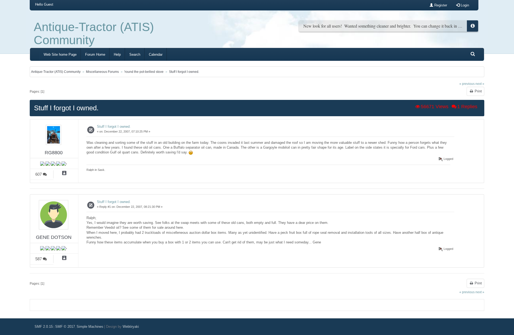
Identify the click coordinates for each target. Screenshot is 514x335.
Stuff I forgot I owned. (114, 127)
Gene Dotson (53, 237)
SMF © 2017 (65, 327)
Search (134, 54)
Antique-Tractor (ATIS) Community (94, 33)
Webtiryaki (131, 327)
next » (479, 83)
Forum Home (95, 54)
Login (464, 5)
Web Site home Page (60, 54)
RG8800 (54, 152)
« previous (467, 83)
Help (117, 54)
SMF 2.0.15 (44, 327)
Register (440, 5)
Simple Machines (90, 327)
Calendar (155, 54)
